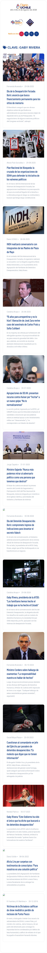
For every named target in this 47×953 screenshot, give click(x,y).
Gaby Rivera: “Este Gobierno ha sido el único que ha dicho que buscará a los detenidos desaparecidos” (23, 820)
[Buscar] (31, 34)
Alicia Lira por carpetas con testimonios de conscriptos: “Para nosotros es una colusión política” (22, 865)
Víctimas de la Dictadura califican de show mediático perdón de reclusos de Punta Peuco (22, 910)
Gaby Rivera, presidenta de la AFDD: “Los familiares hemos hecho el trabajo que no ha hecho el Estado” (23, 601)
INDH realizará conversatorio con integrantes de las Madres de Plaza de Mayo (23, 247)
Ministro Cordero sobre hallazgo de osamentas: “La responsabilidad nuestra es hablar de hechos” (22, 673)
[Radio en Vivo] (21, 34)
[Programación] (26, 34)
